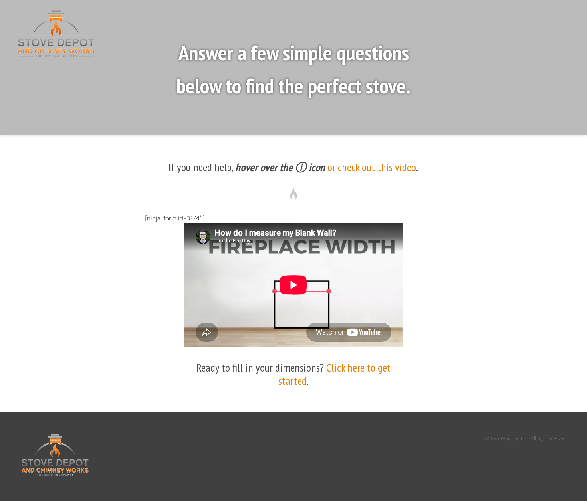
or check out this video (371, 167)
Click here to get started (334, 374)
